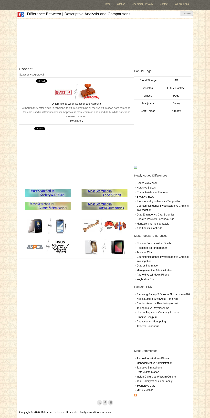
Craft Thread (148, 111)
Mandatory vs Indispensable (153, 223)
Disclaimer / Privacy (142, 3)
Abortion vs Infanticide (149, 228)
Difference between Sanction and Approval (77, 103)
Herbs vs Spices (146, 187)
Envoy (176, 103)
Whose (148, 95)
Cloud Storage (148, 80)
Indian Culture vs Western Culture (156, 376)
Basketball (148, 88)
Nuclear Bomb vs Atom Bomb (154, 243)
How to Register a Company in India (158, 312)
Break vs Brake (145, 196)
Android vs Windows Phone (153, 274)
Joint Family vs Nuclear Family (154, 381)
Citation (121, 3)
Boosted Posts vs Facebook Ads (155, 219)
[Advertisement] (105, 42)
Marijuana (148, 103)
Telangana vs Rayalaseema (153, 308)
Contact (164, 3)
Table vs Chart (145, 252)
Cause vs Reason (147, 183)
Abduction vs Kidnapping (151, 321)
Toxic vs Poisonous (148, 326)
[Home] (20, 14)
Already (176, 111)
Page (176, 95)
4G (176, 80)
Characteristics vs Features (152, 192)
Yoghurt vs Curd (146, 279)
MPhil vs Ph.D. (145, 390)
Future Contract (176, 88)
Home (107, 3)
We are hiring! (182, 3)
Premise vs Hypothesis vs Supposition (159, 201)
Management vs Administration (154, 270)
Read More (76, 120)
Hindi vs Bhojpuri (147, 317)
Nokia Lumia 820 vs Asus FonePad (157, 298)
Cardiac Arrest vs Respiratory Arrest (157, 303)
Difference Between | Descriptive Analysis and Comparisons (78, 14)
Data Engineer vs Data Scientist (155, 214)
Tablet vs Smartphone (149, 367)
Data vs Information (148, 265)
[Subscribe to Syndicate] (135, 395)
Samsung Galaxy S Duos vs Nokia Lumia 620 (163, 294)
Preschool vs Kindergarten (152, 247)
